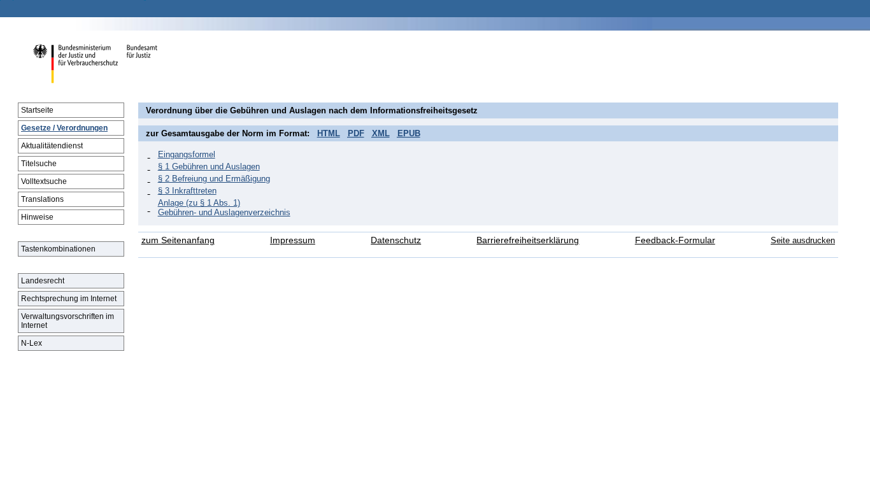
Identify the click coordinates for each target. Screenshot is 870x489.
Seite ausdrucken (803, 240)
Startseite (37, 110)
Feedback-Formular (675, 240)
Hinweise (37, 217)
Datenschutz (396, 240)
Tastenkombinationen (58, 248)
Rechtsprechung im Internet (69, 298)
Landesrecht (42, 280)
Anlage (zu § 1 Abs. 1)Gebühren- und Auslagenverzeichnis (224, 207)
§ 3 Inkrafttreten (187, 190)
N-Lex (31, 343)
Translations (42, 199)
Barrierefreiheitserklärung (527, 240)
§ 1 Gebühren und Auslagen (209, 166)
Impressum (292, 240)
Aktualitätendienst (52, 145)
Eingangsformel (186, 154)
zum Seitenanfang (178, 240)
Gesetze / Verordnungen (64, 128)
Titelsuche (39, 163)
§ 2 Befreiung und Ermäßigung (214, 178)
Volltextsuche (44, 181)
